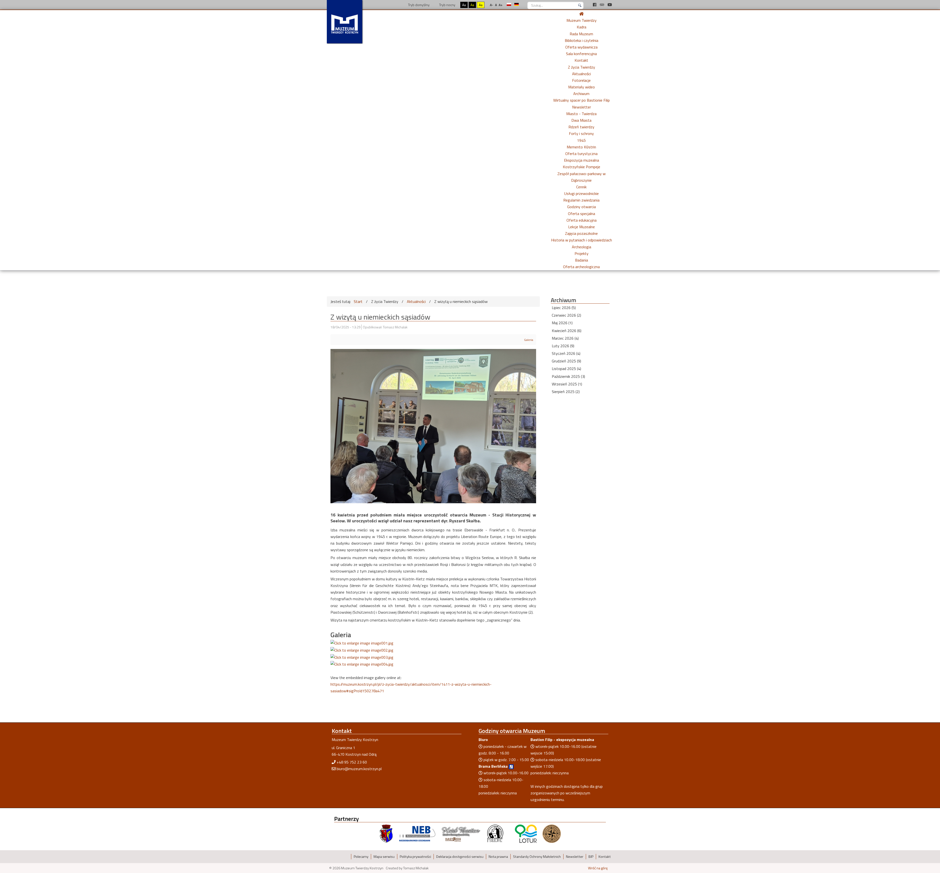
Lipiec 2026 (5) (564, 308)
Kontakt (581, 60)
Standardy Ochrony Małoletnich (537, 856)
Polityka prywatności (415, 856)
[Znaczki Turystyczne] (551, 833)
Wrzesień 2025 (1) (567, 384)
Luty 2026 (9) (563, 346)
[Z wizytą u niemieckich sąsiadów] (361, 643)
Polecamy (361, 856)
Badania (581, 260)
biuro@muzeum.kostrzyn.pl (359, 769)
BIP (590, 856)
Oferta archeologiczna (581, 267)
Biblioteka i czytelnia (581, 40)
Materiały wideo (581, 87)
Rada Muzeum (581, 34)
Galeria (528, 339)
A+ (501, 4)
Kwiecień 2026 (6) (566, 331)
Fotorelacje (581, 80)
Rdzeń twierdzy (581, 127)
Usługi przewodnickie (581, 193)
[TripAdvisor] (602, 5)
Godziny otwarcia (581, 207)
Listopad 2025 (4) (566, 368)
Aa (464, 4)
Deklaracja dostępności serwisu (459, 856)
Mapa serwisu (384, 856)
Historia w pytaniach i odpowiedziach (581, 240)
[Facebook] (595, 5)
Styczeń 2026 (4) (566, 353)
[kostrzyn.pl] (386, 833)
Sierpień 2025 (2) (566, 392)
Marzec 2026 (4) (565, 338)
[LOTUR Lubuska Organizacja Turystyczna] (526, 833)
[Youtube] (610, 5)
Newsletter (581, 107)
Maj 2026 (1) (562, 323)
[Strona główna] (581, 14)
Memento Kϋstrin (581, 147)
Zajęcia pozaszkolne (581, 233)
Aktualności (581, 74)
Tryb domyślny (418, 4)
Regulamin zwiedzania (581, 200)
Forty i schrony (581, 133)
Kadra (581, 27)
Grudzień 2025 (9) (566, 361)
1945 (581, 140)
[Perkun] (495, 833)
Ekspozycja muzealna (581, 160)
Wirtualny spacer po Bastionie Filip (581, 100)
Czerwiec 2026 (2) (566, 315)
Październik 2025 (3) (568, 376)
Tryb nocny (446, 4)
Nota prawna (498, 856)
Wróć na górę (598, 868)
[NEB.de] (417, 833)
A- (491, 4)
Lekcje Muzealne (581, 227)
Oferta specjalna (581, 213)
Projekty (581, 253)
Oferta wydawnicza (581, 47)
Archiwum (581, 93)
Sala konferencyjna (581, 54)
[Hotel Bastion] (461, 833)
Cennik (581, 187)
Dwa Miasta (581, 120)
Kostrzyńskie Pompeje (581, 167)
